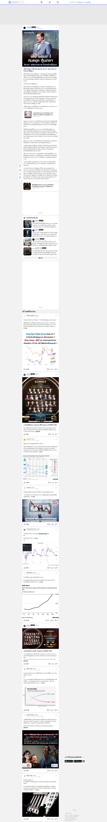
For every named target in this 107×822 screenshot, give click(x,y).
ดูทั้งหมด (40, 258)
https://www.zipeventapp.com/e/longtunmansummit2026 (39, 659)
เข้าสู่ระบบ (80, 2)
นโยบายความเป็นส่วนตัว (69, 817)
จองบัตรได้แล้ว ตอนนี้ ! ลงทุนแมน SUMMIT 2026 (37, 651)
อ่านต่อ (25, 328)
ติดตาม (38, 27)
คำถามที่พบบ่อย (76, 815)
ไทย (73, 820)
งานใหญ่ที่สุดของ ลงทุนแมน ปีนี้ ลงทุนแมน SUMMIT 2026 (40, 425)
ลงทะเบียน (88, 2)
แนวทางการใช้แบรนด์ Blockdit (71, 819)
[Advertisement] (53, 14)
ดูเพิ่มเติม (38, 431)
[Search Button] (13, 2)
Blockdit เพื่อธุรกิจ (68, 820)
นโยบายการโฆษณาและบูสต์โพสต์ (71, 816)
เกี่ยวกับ (66, 815)
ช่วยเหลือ (70, 815)
